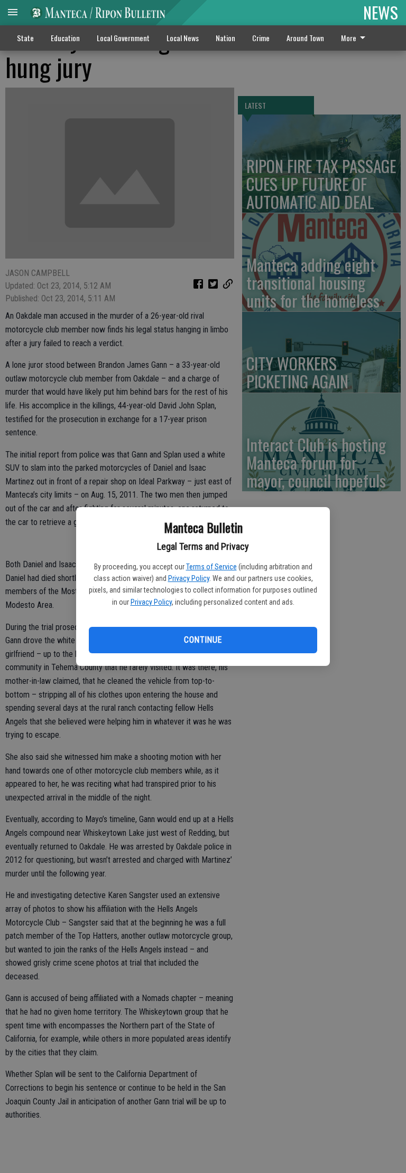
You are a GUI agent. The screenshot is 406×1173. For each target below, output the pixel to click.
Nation (225, 37)
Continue (203, 640)
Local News (183, 37)
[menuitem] (356, 38)
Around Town (305, 37)
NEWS (380, 12)
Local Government (123, 37)
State (25, 37)
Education (65, 37)
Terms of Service (211, 566)
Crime (261, 37)
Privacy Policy (188, 578)
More (348, 37)
